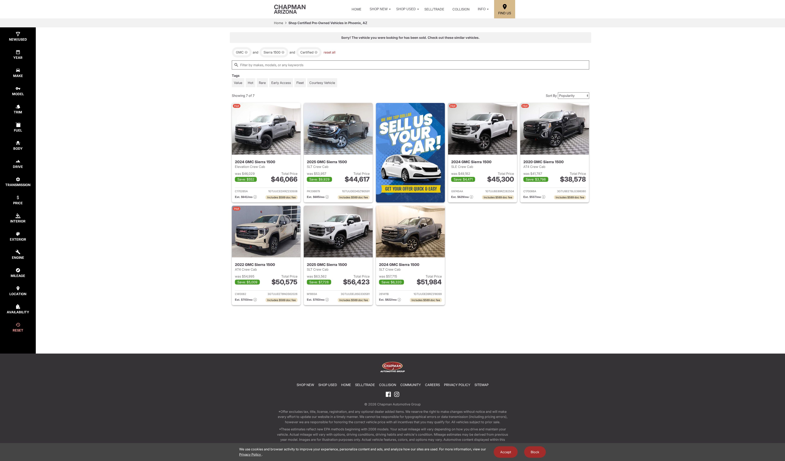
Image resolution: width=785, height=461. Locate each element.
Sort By (551, 96)
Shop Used (406, 9)
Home (356, 9)
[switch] (238, 82)
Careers (432, 385)
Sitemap (481, 385)
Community (410, 385)
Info (482, 9)
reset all (329, 52)
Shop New (379, 9)
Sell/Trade (434, 9)
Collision (461, 9)
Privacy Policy (457, 385)
